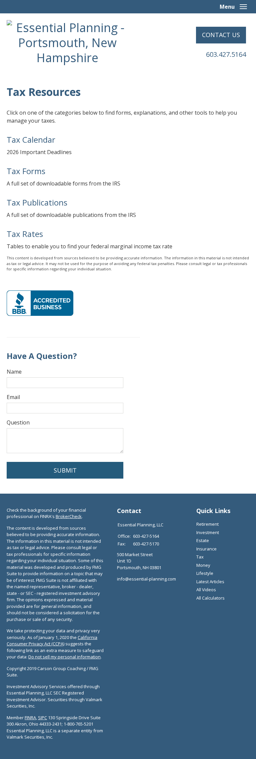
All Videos (206, 590)
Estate (202, 540)
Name (14, 371)
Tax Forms (26, 170)
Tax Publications (37, 202)
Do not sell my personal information (64, 657)
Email (13, 397)
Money (203, 565)
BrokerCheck (69, 516)
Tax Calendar (31, 139)
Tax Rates (25, 233)
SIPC (42, 718)
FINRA (30, 718)
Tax (200, 557)
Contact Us (221, 35)
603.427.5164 (226, 54)
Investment (207, 532)
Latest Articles (210, 582)
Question (18, 422)
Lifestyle (204, 573)
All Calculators (210, 598)
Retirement (207, 524)
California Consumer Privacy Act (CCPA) (52, 640)
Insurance (206, 549)
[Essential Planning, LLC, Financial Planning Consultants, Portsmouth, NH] (40, 303)
